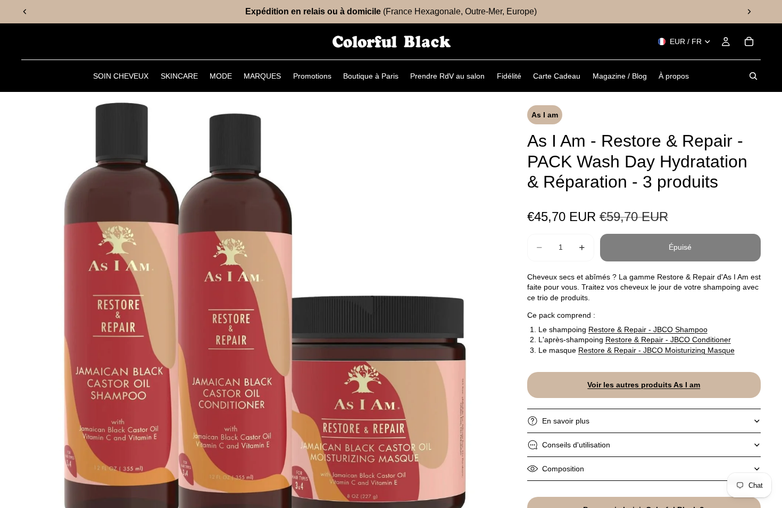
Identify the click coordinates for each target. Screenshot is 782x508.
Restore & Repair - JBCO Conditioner (668, 339)
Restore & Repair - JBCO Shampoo (648, 329)
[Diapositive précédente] (25, 11)
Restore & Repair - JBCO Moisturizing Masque (656, 350)
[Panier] (749, 41)
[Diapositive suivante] (749, 11)
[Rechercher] (753, 76)
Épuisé (680, 247)
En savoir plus (565, 421)
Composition (563, 468)
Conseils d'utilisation (576, 445)
